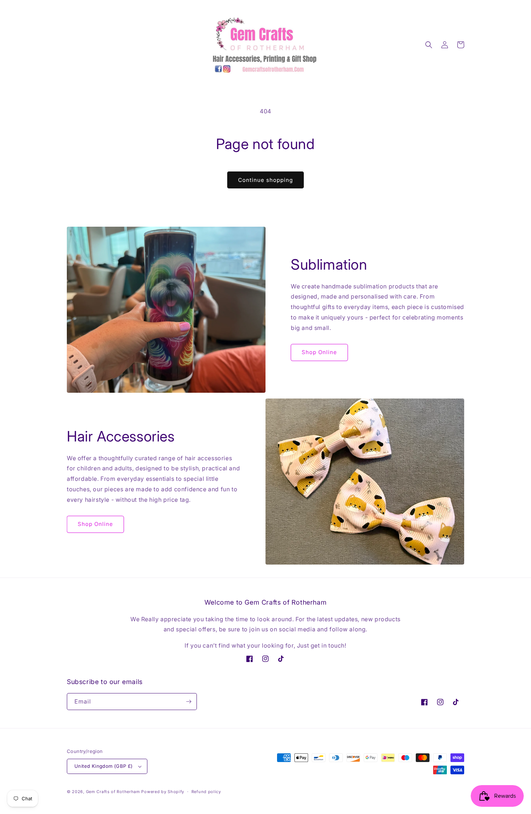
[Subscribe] (189, 701)
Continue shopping (265, 180)
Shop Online (319, 352)
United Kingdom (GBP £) (103, 766)
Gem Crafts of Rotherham (113, 791)
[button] (429, 45)
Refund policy (206, 791)
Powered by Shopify (162, 791)
